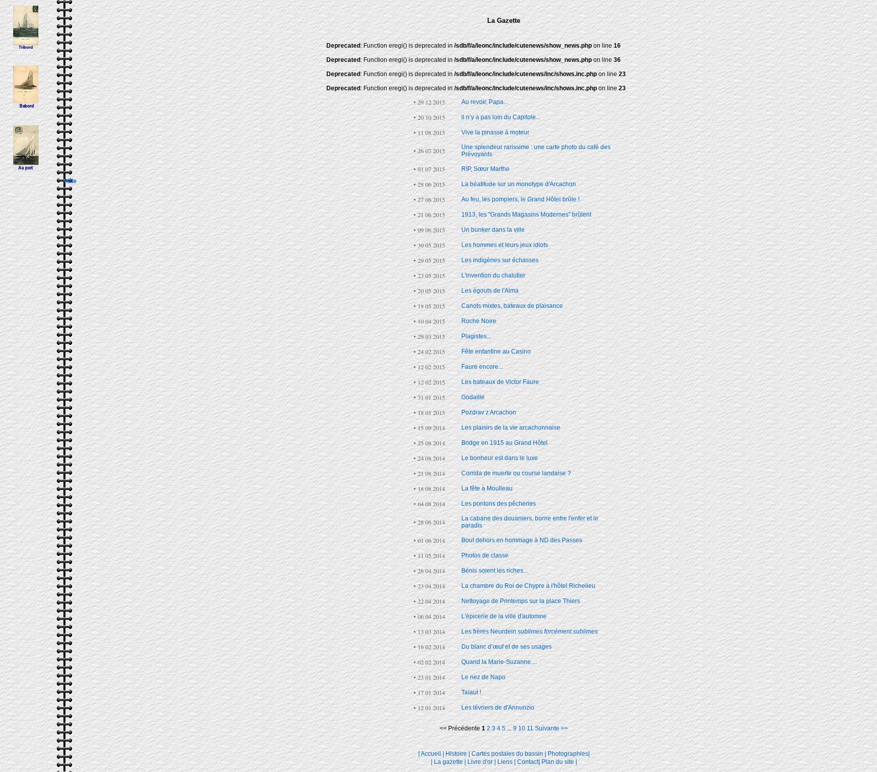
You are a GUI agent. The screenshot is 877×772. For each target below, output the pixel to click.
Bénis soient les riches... (494, 570)
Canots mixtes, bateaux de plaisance (512, 305)
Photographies (568, 753)
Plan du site (558, 761)
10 (522, 728)
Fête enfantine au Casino (496, 351)
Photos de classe (485, 555)
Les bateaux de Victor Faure (500, 381)
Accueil (431, 753)
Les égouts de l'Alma (490, 290)
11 (531, 728)
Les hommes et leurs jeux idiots (504, 245)
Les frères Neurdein (529, 631)
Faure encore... (482, 366)
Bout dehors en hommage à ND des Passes (521, 540)
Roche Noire (478, 321)
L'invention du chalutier (493, 275)
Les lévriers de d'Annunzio (497, 707)
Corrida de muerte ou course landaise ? (516, 473)
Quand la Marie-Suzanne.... (499, 661)
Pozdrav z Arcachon (488, 412)
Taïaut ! (471, 692)
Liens (505, 761)
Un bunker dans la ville (493, 229)
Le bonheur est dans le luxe (499, 458)
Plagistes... (476, 336)
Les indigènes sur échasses (499, 260)
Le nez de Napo (483, 677)
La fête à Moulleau (487, 488)
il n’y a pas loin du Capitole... (501, 117)
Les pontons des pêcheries (498, 503)
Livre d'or (480, 761)
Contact (527, 761)
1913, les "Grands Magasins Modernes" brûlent (526, 214)
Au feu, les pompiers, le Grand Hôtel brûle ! (520, 199)
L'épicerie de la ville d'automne (504, 616)
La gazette (448, 761)
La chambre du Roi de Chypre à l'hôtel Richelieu (528, 585)
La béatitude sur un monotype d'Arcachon (518, 184)
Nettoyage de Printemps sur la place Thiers (520, 601)
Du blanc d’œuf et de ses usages (506, 646)
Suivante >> (551, 728)
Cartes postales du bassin (507, 753)
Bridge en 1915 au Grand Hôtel (504, 442)
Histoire (456, 753)
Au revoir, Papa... (484, 102)
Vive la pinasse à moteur (495, 132)
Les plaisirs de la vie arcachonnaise (510, 427)
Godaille (473, 397)
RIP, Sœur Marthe (485, 168)
